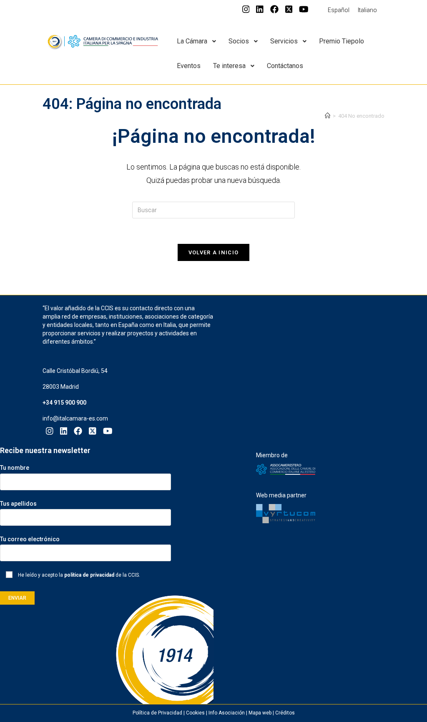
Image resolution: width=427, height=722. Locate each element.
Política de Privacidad (157, 713)
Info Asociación (226, 713)
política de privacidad (89, 575)
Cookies (195, 713)
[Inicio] (327, 116)
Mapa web (260, 713)
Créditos (285, 713)
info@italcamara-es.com (75, 418)
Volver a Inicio (213, 252)
